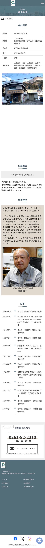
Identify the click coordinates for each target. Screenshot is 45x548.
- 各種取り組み (28, 479)
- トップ (4, 479)
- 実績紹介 (26, 483)
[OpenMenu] (42, 3)
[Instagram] (29, 538)
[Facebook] (15, 538)
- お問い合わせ (28, 486)
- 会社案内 (5, 483)
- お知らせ (5, 486)
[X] (22, 539)
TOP (2, 19)
